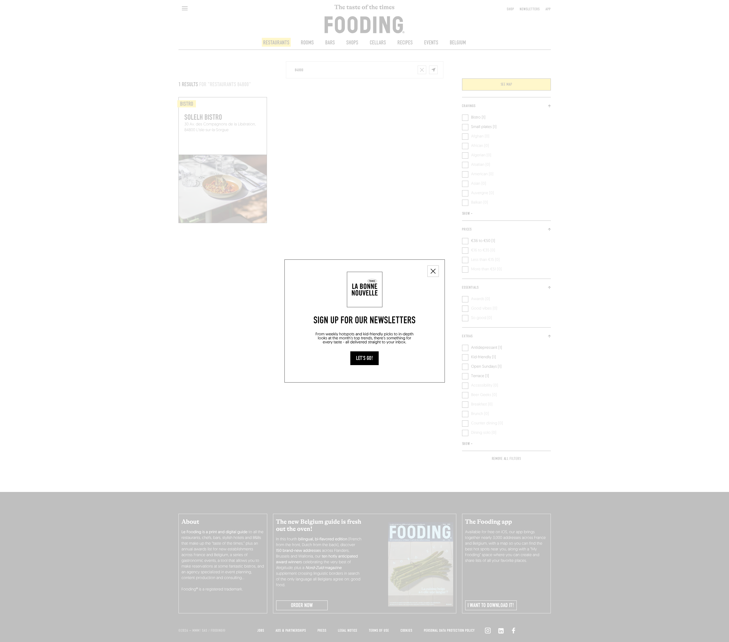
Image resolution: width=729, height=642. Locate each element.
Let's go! (364, 358)
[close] (433, 271)
